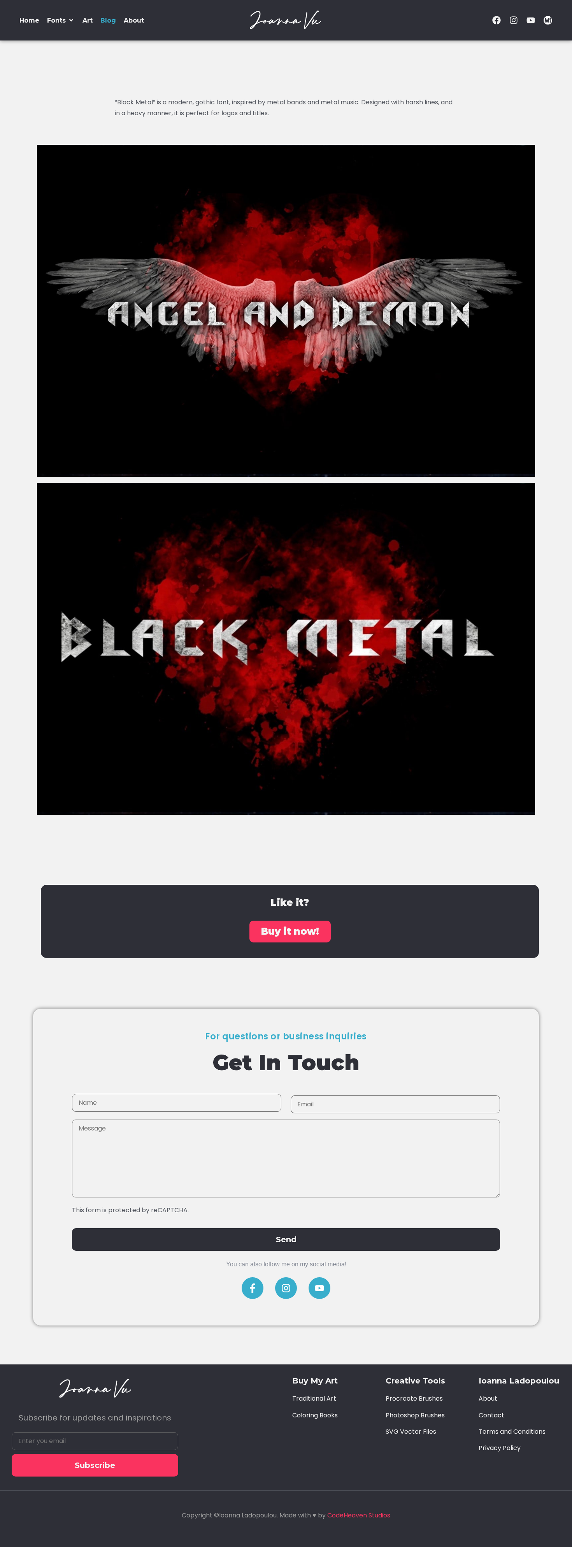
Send (286, 1239)
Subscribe (95, 1465)
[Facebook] (496, 20)
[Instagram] (513, 20)
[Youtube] (530, 20)
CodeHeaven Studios (358, 1515)
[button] (61, 20)
